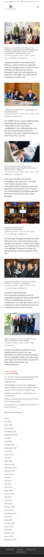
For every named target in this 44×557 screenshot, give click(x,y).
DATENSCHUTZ (31, 550)
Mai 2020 (7, 458)
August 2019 (9, 474)
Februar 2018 (9, 507)
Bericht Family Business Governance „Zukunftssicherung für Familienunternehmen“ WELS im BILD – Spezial (20, 168)
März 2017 (8, 520)
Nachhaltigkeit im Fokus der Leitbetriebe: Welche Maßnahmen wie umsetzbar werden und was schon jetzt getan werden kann (21, 387)
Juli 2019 (7, 477)
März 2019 (8, 490)
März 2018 (8, 503)
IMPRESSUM (10, 550)
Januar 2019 (9, 494)
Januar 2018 (9, 510)
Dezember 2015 (10, 539)
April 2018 (8, 500)
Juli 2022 (7, 438)
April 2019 (8, 487)
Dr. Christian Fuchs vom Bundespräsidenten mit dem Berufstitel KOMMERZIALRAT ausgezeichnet (21, 379)
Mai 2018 (7, 497)
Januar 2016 (9, 536)
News (33, 55)
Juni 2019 (7, 481)
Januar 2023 (9, 428)
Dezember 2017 (10, 513)
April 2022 (8, 441)
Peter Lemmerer (12, 55)
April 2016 (8, 530)
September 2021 (10, 448)
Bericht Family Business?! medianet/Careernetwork (13, 228)
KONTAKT (20, 550)
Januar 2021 (9, 454)
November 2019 (10, 467)
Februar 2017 (9, 523)
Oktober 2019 (9, 471)
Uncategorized (22, 58)
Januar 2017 (9, 526)
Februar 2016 (9, 533)
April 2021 (8, 451)
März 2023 (8, 425)
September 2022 (10, 435)
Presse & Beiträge (10, 58)
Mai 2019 (7, 484)
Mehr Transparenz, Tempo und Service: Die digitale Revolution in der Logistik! (20, 340)
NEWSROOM (21, 552)
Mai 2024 (7, 422)
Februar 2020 (9, 464)
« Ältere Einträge (10, 371)
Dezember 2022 (10, 431)
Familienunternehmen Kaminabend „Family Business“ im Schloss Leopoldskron (20, 282)
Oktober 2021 (9, 445)
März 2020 (8, 461)
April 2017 (8, 517)
